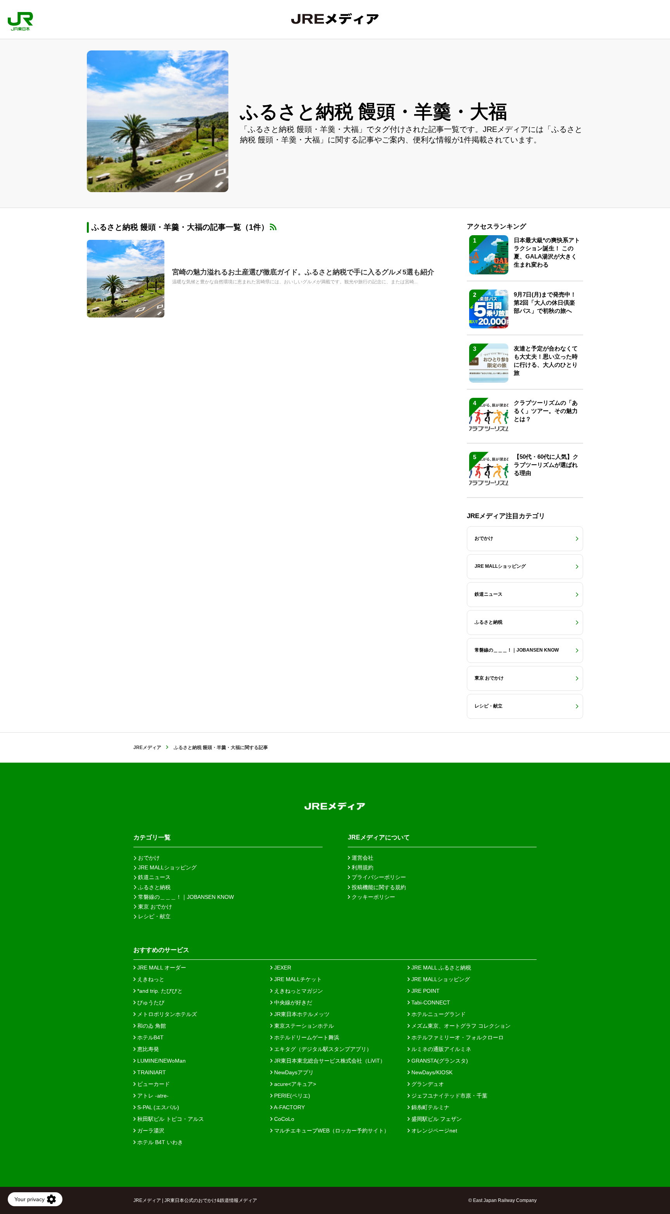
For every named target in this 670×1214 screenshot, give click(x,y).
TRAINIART (151, 1072)
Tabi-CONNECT (430, 1002)
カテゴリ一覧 (152, 837)
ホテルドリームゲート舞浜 (306, 1037)
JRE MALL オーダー (161, 967)
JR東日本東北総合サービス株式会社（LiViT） (329, 1061)
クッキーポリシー (372, 897)
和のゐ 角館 (151, 1026)
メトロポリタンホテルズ (166, 1014)
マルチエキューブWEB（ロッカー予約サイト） (331, 1130)
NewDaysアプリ (293, 1072)
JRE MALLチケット (297, 979)
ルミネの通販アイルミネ (440, 1049)
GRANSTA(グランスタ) (439, 1061)
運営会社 (361, 858)
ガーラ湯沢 (150, 1130)
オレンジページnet (433, 1130)
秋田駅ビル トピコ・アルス (170, 1119)
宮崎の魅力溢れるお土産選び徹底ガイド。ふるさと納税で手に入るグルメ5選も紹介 (303, 272)
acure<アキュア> (294, 1084)
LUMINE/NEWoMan (161, 1061)
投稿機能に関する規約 (378, 887)
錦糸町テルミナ (429, 1107)
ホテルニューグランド (438, 1014)
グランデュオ (427, 1084)
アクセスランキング (496, 226)
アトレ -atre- (152, 1096)
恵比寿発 (147, 1049)
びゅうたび (150, 1002)
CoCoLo (283, 1119)
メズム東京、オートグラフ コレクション (460, 1026)
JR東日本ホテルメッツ (301, 1014)
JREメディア (147, 747)
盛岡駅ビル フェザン (436, 1119)
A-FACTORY (289, 1107)
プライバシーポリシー (378, 877)
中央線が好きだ (292, 1002)
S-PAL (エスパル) (157, 1107)
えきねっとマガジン (298, 991)
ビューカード (153, 1084)
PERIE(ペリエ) (291, 1096)
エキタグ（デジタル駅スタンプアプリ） (322, 1049)
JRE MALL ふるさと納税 (440, 967)
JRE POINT (425, 991)
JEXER (282, 967)
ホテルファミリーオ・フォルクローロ (457, 1037)
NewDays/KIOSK (431, 1072)
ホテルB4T (150, 1037)
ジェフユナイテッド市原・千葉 (448, 1096)
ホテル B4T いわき (159, 1142)
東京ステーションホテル (303, 1026)
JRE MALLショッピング (440, 979)
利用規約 (361, 867)
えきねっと (150, 979)
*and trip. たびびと (159, 991)
